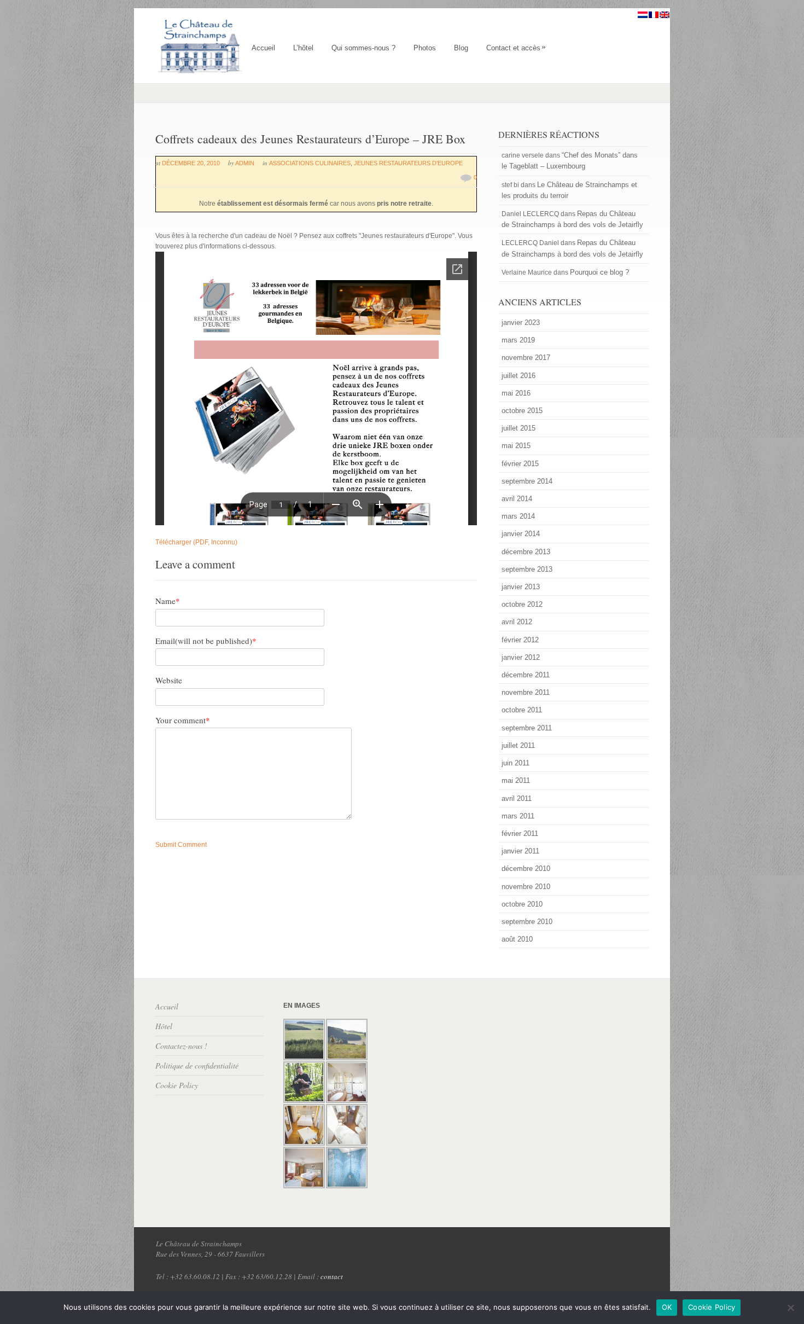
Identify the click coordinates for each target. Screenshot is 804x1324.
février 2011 (520, 833)
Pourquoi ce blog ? (599, 272)
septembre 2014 (527, 481)
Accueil (263, 48)
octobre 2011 (522, 710)
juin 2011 (515, 763)
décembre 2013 (526, 552)
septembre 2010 (527, 921)
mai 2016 (516, 393)
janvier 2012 (521, 657)
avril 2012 (517, 622)
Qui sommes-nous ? (363, 48)
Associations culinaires (310, 163)
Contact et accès (516, 48)
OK (667, 1307)
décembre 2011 (526, 675)
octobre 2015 (522, 411)
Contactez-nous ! (181, 1046)
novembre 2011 (526, 692)
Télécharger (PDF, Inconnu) (196, 542)
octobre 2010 (522, 904)
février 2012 (520, 640)
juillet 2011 (518, 745)
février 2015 (520, 464)
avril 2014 (517, 499)
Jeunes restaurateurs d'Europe (408, 163)
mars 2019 (518, 340)
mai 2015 (516, 446)
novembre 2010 (526, 886)
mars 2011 (518, 816)
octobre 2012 (522, 604)
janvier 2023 (521, 322)
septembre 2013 (527, 569)
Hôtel (163, 1026)
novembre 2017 (526, 357)
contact (332, 1276)
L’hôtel (303, 48)
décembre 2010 (526, 868)
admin (244, 163)
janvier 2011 (520, 851)
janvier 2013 (521, 587)
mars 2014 (518, 516)
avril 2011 (517, 798)
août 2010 (517, 939)
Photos (424, 48)
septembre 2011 (527, 728)
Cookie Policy (176, 1085)
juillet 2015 (518, 428)
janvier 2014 (521, 534)
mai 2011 (516, 780)
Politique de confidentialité (196, 1065)
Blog (461, 48)
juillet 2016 (518, 375)
